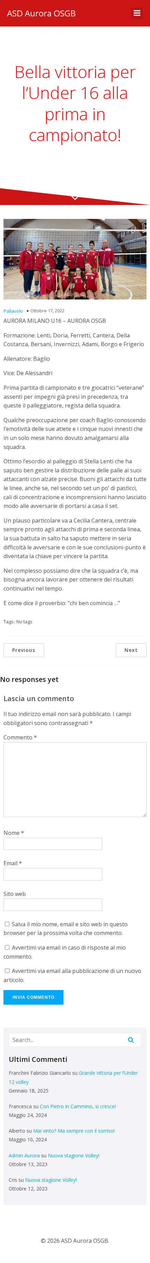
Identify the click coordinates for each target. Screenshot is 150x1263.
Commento (20, 737)
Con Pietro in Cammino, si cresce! (78, 1106)
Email (12, 863)
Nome (13, 833)
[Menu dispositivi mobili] (137, 13)
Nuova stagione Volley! (73, 1155)
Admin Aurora (24, 1155)
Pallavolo (13, 311)
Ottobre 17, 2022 (47, 310)
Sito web (14, 894)
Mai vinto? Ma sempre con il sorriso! (74, 1130)
